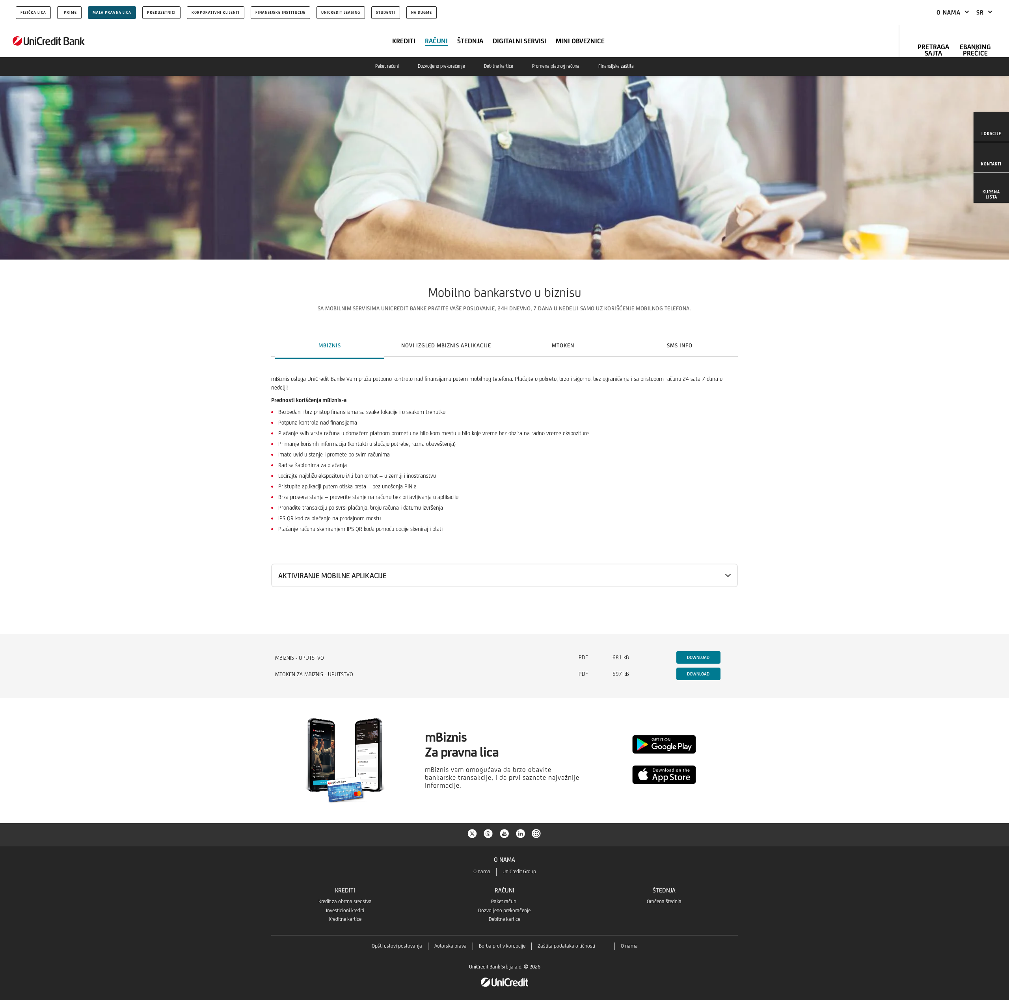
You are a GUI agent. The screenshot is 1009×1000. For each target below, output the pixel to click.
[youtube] (504, 833)
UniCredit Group (519, 871)
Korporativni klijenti (216, 12)
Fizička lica (33, 12)
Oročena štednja (664, 901)
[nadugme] (536, 833)
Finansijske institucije (280, 12)
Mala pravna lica (112, 12)
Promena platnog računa (555, 66)
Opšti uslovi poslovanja (397, 946)
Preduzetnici (161, 12)
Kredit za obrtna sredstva (345, 901)
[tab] (329, 345)
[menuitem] (991, 127)
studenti (385, 12)
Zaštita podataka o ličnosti (566, 946)
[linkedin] (520, 833)
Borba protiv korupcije (502, 946)
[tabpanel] (504, 496)
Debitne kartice (498, 66)
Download (698, 657)
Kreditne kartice (345, 919)
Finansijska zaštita (616, 66)
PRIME (70, 12)
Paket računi (387, 66)
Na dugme (421, 12)
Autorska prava (450, 946)
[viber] (488, 833)
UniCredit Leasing (340, 12)
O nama (481, 871)
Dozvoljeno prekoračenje (441, 66)
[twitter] (472, 833)
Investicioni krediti (345, 910)
